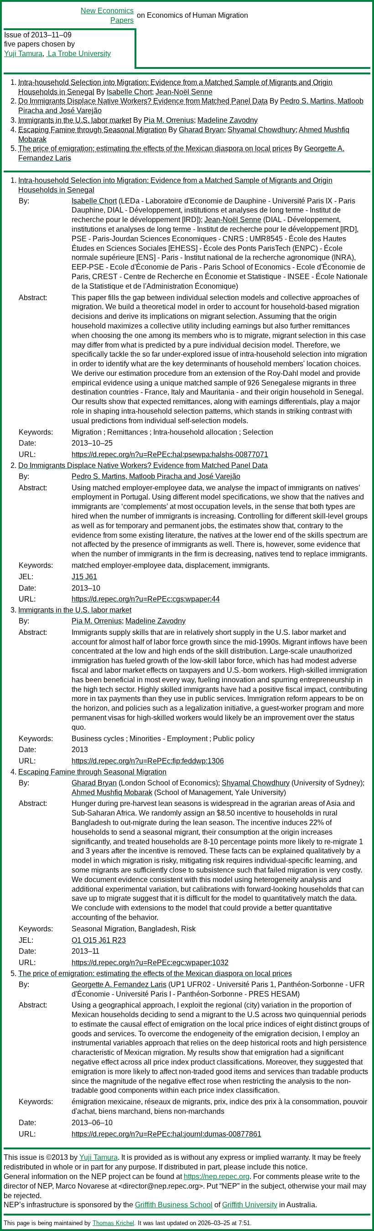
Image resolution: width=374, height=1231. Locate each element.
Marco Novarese (82, 1186)
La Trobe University (78, 53)
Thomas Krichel (113, 1223)
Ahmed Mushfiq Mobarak (112, 792)
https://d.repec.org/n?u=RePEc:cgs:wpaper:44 (146, 599)
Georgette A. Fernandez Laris (119, 984)
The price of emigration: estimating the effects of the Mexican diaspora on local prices (155, 148)
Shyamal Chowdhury (262, 130)
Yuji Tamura (23, 53)
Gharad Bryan (201, 130)
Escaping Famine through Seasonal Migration (92, 130)
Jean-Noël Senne (184, 92)
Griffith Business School (174, 1205)
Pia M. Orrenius (169, 120)
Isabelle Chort (129, 92)
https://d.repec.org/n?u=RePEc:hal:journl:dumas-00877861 (166, 1134)
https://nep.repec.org (216, 1176)
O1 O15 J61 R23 (99, 940)
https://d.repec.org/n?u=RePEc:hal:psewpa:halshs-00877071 (170, 454)
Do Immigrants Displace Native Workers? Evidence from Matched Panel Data (143, 101)
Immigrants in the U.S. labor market (74, 120)
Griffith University (249, 1205)
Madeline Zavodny (227, 120)
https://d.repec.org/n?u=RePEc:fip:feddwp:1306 (148, 761)
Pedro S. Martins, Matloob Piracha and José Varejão (156, 476)
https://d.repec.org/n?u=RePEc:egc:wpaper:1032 (150, 962)
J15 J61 (84, 577)
